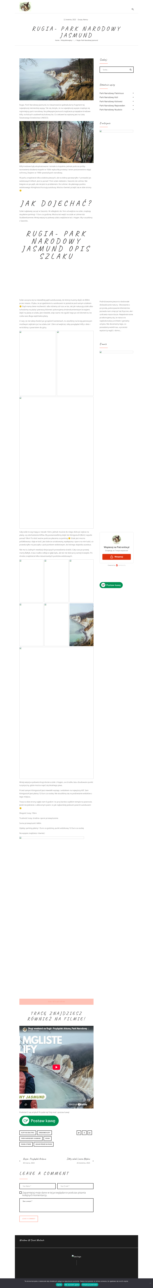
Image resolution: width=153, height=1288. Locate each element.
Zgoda (59, 1285)
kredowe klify (44, 1132)
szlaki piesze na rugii (44, 1144)
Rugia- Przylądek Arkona (56, 1002)
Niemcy (85, 19)
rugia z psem (26, 1144)
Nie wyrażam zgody (72, 1285)
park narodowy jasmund (31, 1138)
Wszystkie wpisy (66, 40)
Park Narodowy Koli (109, 97)
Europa (80, 19)
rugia (47, 1138)
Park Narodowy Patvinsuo (112, 93)
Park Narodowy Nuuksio (111, 109)
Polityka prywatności (89, 1285)
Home (57, 40)
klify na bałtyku (27, 1132)
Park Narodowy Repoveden (112, 105)
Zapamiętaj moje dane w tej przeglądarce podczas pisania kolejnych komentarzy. (54, 1193)
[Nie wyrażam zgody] (150, 1283)
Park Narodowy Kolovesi (111, 101)
